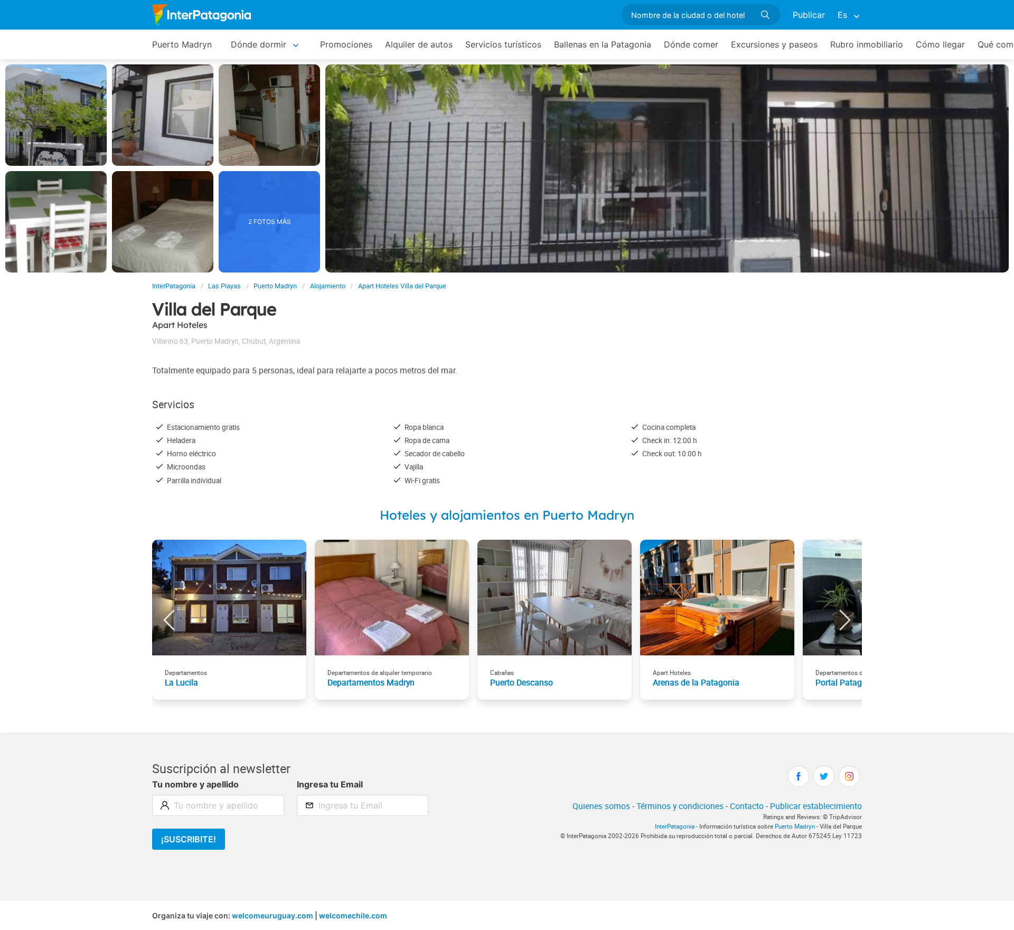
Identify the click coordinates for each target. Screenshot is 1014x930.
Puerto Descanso (521, 682)
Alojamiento (327, 285)
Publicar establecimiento (816, 806)
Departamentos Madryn (371, 682)
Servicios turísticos (503, 44)
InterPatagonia (173, 285)
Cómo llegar (940, 44)
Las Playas (224, 285)
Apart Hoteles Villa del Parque (402, 285)
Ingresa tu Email (330, 784)
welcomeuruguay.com (272, 915)
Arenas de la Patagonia (696, 682)
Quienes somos (601, 806)
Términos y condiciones (680, 806)
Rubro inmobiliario (866, 44)
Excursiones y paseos (774, 44)
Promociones (346, 44)
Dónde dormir (258, 44)
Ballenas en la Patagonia (602, 44)
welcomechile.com (353, 915)
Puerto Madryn (182, 44)
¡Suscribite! (188, 839)
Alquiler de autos (419, 44)
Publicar (809, 15)
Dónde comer (691, 44)
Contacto (747, 806)
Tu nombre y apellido (195, 784)
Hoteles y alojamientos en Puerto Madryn (507, 515)
